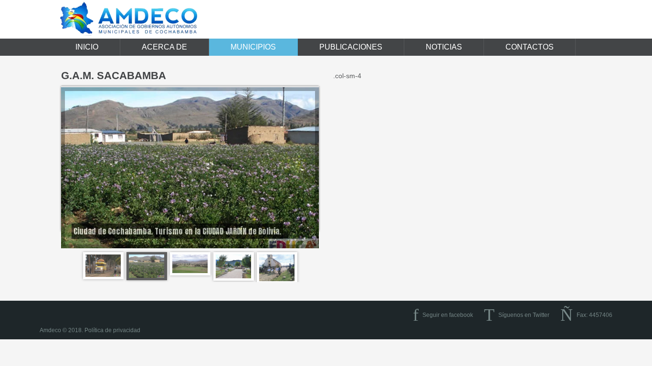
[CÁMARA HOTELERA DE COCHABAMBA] (233, 266)
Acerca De (164, 47)
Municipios (253, 47)
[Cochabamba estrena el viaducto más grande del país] (190, 263)
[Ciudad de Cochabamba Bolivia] (103, 265)
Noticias (444, 47)
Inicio (86, 47)
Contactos (529, 47)
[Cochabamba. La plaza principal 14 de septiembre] (277, 268)
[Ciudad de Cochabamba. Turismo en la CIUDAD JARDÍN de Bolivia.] (146, 266)
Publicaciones (350, 47)
